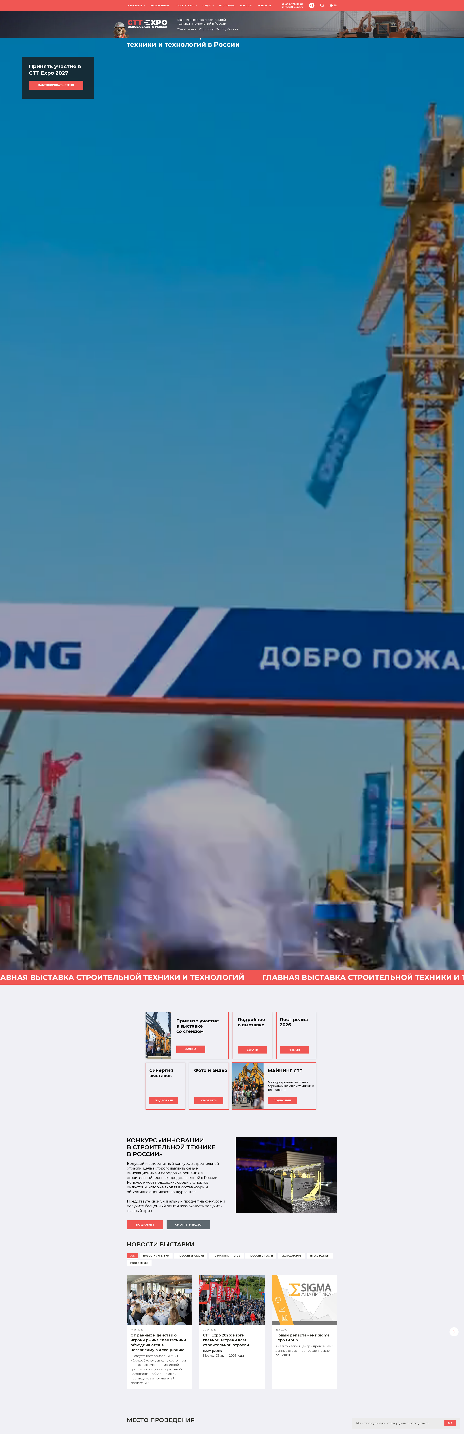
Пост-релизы (139, 1263)
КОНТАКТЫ (264, 5)
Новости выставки (191, 1255)
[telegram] (311, 5)
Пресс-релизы (319, 1255)
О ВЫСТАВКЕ (134, 5)
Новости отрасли (261, 1255)
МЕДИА (206, 5)
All (132, 1255)
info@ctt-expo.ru (293, 6)
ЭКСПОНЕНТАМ (159, 5)
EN (335, 5)
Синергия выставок (161, 1073)
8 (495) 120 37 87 (292, 4)
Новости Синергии (156, 1255)
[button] (322, 5)
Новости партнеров (226, 1255)
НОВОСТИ (246, 5)
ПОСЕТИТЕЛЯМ (185, 5)
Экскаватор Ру (291, 1255)
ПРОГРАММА (227, 5)
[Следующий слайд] (454, 1331)
